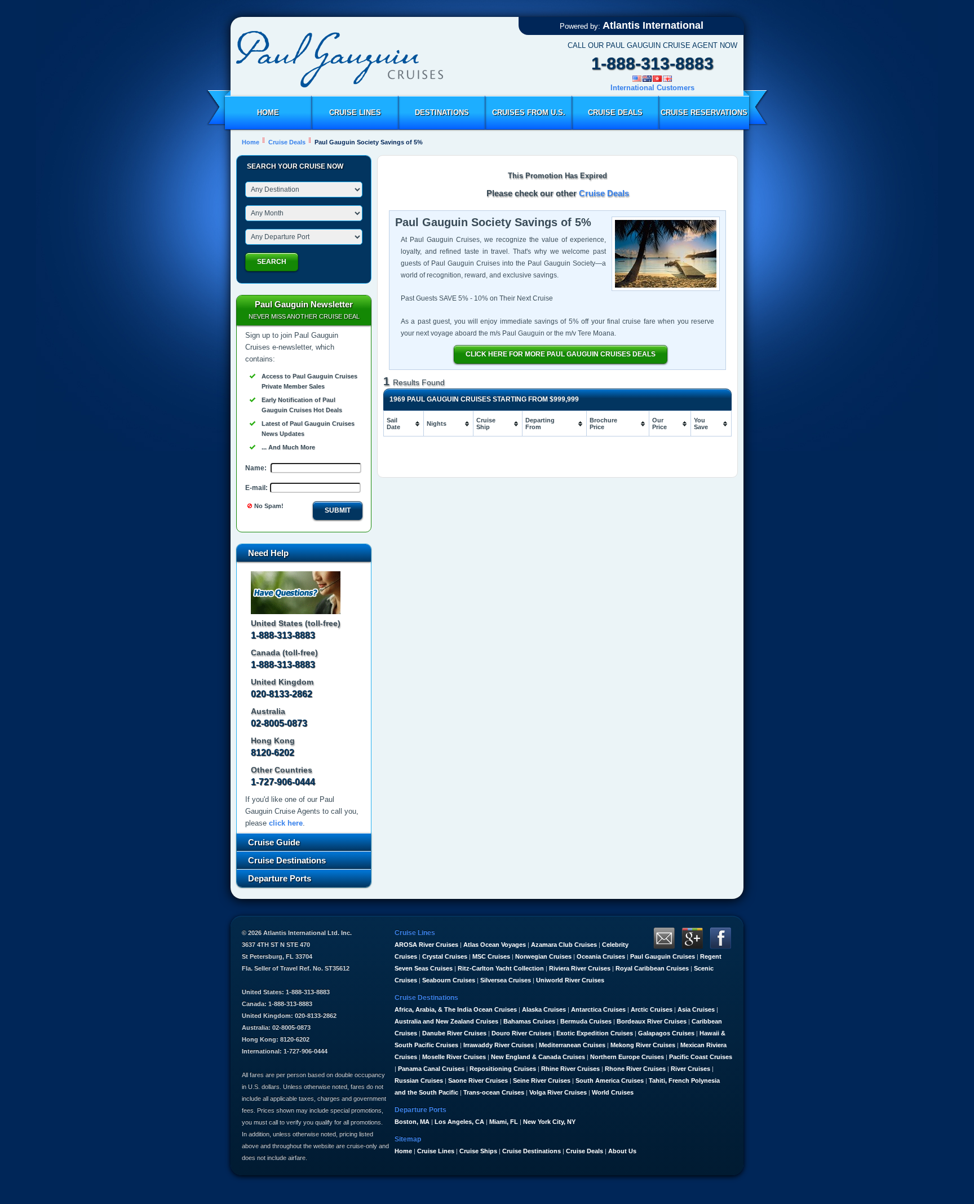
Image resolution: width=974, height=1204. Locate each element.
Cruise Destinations (531, 1151)
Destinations (442, 112)
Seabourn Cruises (448, 980)
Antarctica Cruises (598, 1009)
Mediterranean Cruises (572, 1045)
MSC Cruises (491, 956)
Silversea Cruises (505, 980)
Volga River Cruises (558, 1092)
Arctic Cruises (651, 1009)
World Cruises (613, 1092)
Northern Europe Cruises (627, 1056)
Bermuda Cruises (586, 1021)
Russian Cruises (419, 1080)
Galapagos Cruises (666, 1033)
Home (268, 112)
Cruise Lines (355, 112)
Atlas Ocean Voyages (494, 944)
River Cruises (690, 1068)
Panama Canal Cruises (431, 1068)
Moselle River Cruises (454, 1056)
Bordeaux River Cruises (652, 1021)
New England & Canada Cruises (538, 1056)
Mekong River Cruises (642, 1045)
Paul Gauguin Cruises (662, 956)
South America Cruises (609, 1080)
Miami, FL (503, 1121)
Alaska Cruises (544, 1009)
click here (286, 823)
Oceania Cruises (601, 956)
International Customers (652, 87)
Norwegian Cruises (543, 956)
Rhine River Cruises (570, 1068)
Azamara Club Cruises (564, 944)
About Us (622, 1151)
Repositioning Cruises (503, 1068)
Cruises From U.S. (528, 112)
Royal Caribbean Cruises (652, 968)
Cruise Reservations (704, 112)
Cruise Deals (615, 112)
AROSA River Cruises (426, 944)
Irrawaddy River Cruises (498, 1045)
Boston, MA (412, 1121)
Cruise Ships (478, 1151)
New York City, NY (549, 1121)
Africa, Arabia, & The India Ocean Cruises (456, 1009)
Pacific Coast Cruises (700, 1056)
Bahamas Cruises (529, 1021)
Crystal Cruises (444, 956)
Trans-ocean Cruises (493, 1092)
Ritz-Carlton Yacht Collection (501, 968)
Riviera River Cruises (579, 968)
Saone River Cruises (478, 1080)
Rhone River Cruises (635, 1068)
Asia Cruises (696, 1009)
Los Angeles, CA (459, 1121)
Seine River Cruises (541, 1080)
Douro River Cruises (521, 1033)
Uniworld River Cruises (570, 980)
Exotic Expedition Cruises (594, 1033)
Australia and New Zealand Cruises (446, 1021)
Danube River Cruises (454, 1033)
